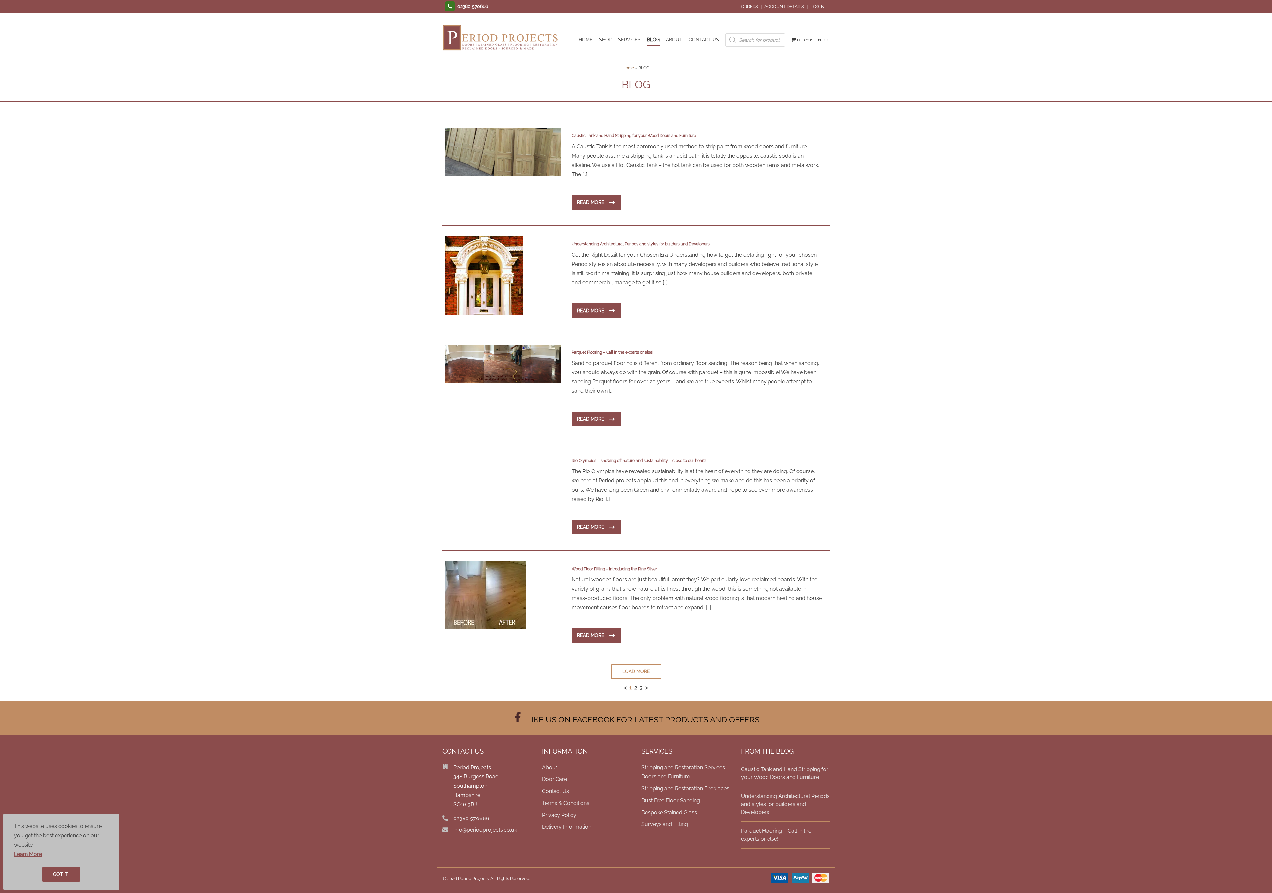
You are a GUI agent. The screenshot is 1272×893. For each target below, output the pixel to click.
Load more (636, 671)
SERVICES (629, 39)
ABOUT (674, 39)
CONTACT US (704, 39)
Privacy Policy (559, 815)
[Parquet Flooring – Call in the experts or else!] (503, 381)
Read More (590, 202)
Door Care (554, 779)
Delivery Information (566, 827)
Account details (784, 6)
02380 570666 (471, 818)
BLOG (653, 39)
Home (628, 68)
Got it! (61, 874)
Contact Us (555, 791)
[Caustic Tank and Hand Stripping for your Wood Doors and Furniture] (503, 174)
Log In (817, 6)
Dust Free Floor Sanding (670, 800)
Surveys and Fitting (664, 824)
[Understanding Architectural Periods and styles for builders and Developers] (484, 313)
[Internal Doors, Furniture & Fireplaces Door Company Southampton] (500, 50)
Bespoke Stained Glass (669, 812)
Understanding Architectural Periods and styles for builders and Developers (785, 804)
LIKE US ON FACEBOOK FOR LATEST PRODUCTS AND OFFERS (641, 719)
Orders (749, 6)
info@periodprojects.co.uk (485, 830)
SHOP (605, 39)
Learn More (28, 854)
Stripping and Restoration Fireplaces (685, 788)
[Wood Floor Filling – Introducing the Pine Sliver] (485, 627)
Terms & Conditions (565, 803)
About (549, 767)
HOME (586, 39)
